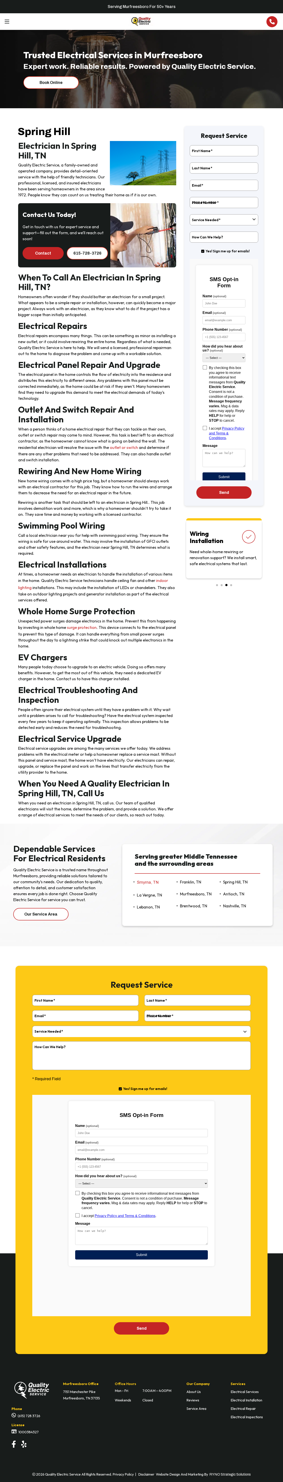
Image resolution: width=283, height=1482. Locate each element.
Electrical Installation (246, 1400)
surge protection (82, 627)
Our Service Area (40, 914)
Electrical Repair (243, 1408)
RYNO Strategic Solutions (230, 1474)
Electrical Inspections (247, 1417)
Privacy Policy (123, 1474)
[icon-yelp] (24, 1445)
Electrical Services (245, 1391)
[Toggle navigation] (5, 21)
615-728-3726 (87, 253)
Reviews (192, 1400)
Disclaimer (146, 1474)
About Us (193, 1391)
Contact (43, 253)
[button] (217, 585)
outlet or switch (124, 447)
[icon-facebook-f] (14, 1445)
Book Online (51, 82)
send (224, 492)
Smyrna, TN (148, 882)
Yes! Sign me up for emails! (228, 251)
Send (142, 1328)
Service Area (196, 1408)
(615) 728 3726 (29, 1416)
